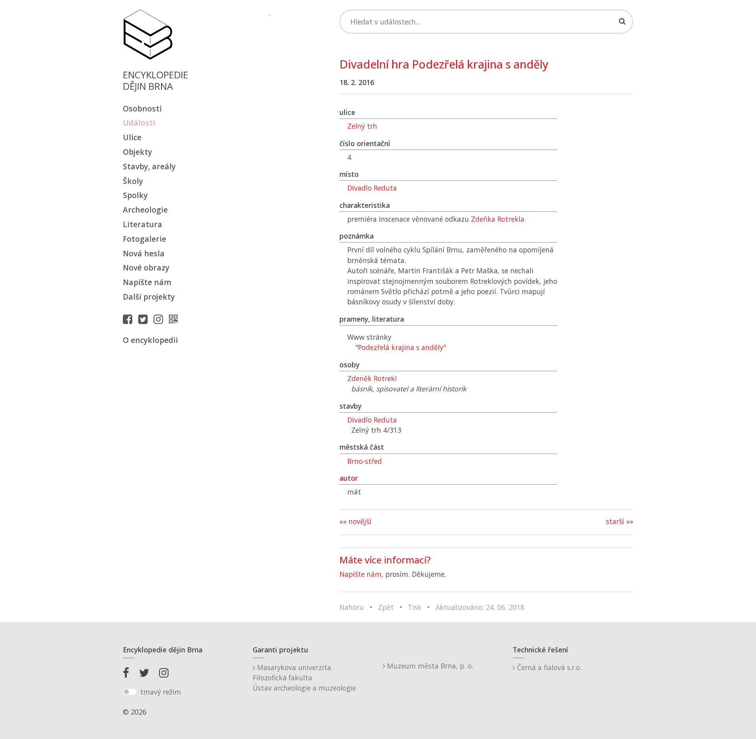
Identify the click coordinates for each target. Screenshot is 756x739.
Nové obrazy (146, 267)
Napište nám (147, 282)
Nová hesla (144, 253)
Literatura (142, 224)
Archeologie (145, 209)
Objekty (137, 151)
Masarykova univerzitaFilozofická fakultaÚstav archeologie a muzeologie (304, 678)
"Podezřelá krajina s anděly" (400, 347)
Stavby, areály (149, 166)
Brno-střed (364, 461)
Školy (133, 181)
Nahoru (351, 607)
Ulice (132, 137)
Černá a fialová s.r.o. (548, 667)
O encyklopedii (150, 340)
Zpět (386, 607)
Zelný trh (362, 126)
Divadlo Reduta (372, 188)
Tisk (414, 607)
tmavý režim (160, 691)
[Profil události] (175, 319)
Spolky (135, 195)
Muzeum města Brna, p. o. (429, 665)
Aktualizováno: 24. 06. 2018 (479, 607)
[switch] (130, 691)
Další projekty (149, 296)
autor (348, 478)
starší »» (619, 521)
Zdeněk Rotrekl (372, 378)
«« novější (355, 521)
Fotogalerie (144, 238)
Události (139, 122)
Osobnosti (142, 108)
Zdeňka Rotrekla (497, 219)
